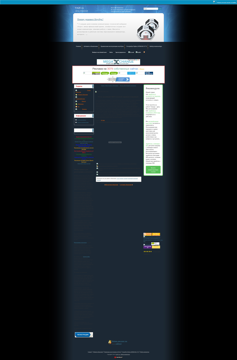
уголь (118, 178)
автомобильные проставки (152, 122)
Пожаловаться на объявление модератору (108, 166)
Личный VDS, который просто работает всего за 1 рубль (84, 142)
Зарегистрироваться (120, 52)
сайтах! (119, 342)
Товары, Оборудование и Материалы (109, 85)
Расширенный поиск (148, 10)
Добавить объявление (91, 46)
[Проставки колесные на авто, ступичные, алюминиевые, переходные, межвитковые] (156, 235)
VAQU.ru (81, 9)
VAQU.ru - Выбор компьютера (123, 354)
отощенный (130, 178)
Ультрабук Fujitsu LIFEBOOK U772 (136, 46)
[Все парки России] (155, 244)
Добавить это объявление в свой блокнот (126, 163)
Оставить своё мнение (114, 174)
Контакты (84, 109)
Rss (78, 106)
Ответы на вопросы (81, 120)
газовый (125, 178)
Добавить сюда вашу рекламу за (226, 2)
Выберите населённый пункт (99, 52)
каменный (135, 178)
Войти (111, 52)
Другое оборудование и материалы (128, 85)
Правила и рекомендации (83, 122)
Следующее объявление (126, 184)
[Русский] (131, 52)
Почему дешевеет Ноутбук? (90, 19)
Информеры (81, 104)
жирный (99, 180)
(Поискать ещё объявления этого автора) (120, 122)
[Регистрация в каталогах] (84, 337)
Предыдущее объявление (112, 184)
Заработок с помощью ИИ (153, 144)
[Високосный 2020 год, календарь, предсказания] (153, 241)
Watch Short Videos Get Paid (83, 163)
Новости (84, 101)
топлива (121, 178)
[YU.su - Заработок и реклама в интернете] (156, 248)
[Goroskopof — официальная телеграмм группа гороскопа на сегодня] (147, 248)
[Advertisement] (150, 203)
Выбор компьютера (156, 46)
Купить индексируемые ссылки (153, 170)
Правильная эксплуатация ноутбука (112, 46)
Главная (78, 46)
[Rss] (144, 52)
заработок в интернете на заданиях (153, 95)
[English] (138, 52)
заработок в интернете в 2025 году (153, 112)
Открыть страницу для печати (119, 172)
